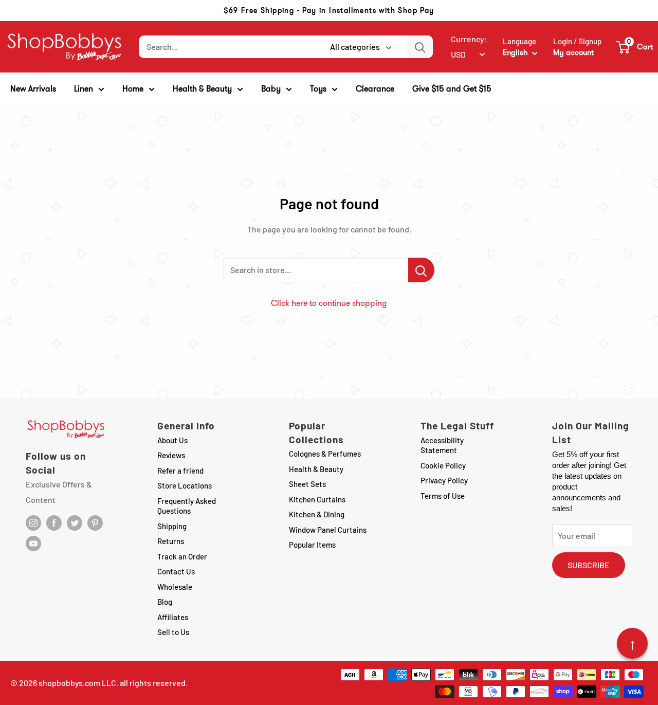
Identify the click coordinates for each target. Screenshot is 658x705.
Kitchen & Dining (316, 514)
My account (573, 52)
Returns (170, 541)
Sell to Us (173, 632)
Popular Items (312, 544)
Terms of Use (443, 495)
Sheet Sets (307, 484)
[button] (635, 47)
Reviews (171, 455)
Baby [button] (271, 89)
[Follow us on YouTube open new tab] (33, 543)
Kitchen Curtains (317, 499)
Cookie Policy (443, 465)
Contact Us (176, 571)
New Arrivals (33, 89)
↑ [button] (632, 643)
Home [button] (132, 89)
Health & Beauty (316, 469)
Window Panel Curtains (328, 529)
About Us (172, 440)
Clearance (375, 89)
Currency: (469, 39)
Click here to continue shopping (329, 303)
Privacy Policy (444, 480)
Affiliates (172, 617)
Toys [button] (318, 89)
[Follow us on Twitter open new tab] (74, 523)
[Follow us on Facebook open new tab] (54, 523)
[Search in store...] (421, 270)
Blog (164, 601)
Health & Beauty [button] (202, 89)
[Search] (420, 46)
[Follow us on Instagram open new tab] (33, 523)
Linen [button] (83, 89)
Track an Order (182, 556)
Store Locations (184, 485)
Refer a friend (180, 470)
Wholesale (174, 586)
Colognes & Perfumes (325, 453)
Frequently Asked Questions (186, 506)
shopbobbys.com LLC (77, 683)
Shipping (172, 526)
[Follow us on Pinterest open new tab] (95, 523)
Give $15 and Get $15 (451, 89)
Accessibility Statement (442, 445)
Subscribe (589, 565)
